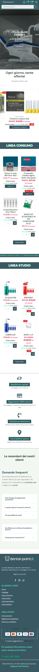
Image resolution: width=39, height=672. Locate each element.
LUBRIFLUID (11, 335)
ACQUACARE (10, 297)
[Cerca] (35, 7)
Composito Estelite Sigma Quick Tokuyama (28, 175)
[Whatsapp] (23, 580)
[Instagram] (19, 580)
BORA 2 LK (28, 335)
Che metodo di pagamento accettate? (15, 499)
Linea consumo (19, 117)
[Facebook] (15, 580)
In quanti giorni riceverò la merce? (17, 507)
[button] (24, 2)
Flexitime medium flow (19, 119)
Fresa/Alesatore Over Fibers (11, 210)
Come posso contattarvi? (14, 537)
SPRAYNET (28, 297)
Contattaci (19, 46)
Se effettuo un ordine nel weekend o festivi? (18, 529)
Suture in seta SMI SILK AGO (10, 174)
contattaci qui (30, 482)
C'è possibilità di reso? (13, 515)
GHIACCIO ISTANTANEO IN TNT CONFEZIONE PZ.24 (28, 219)
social (15, 485)
